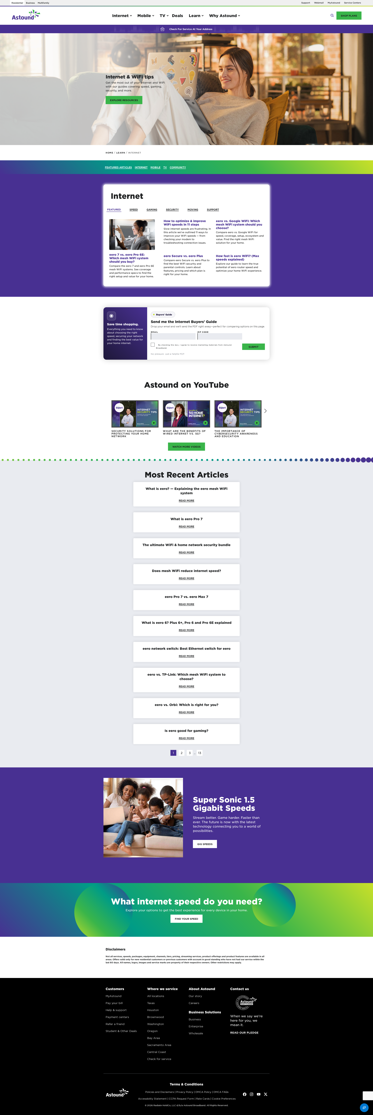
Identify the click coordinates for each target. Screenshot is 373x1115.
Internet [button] (120, 15)
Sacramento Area (159, 1045)
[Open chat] (364, 1107)
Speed (134, 209)
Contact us (239, 989)
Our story (195, 996)
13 (199, 753)
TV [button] (162, 15)
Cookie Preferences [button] (224, 1098)
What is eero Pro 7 (186, 519)
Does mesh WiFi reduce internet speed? (186, 571)
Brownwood (155, 1017)
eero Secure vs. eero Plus (183, 256)
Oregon (152, 1031)
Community (178, 167)
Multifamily (43, 3)
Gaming (152, 209)
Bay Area (153, 1038)
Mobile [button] (144, 15)
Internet (141, 167)
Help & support (116, 1010)
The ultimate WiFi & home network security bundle (186, 545)
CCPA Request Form (181, 1098)
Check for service (159, 1059)
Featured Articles (118, 167)
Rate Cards (203, 1098)
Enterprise (196, 1026)
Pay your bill (114, 1003)
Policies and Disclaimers (159, 1091)
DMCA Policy (203, 1091)
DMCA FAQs (220, 1091)
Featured (114, 209)
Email (154, 332)
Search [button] (332, 16)
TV (165, 167)
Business (30, 3)
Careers (194, 1003)
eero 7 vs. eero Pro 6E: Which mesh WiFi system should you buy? (128, 258)
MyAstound (334, 2)
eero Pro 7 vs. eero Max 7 (186, 596)
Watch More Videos (186, 446)
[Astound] (26, 15)
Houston (153, 1010)
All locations (155, 996)
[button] (265, 411)
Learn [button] (194, 15)
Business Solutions (205, 1012)
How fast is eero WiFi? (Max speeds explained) (237, 257)
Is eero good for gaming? (186, 730)
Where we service (162, 989)
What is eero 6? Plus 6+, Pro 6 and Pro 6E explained (187, 622)
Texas (151, 1003)
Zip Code (203, 332)
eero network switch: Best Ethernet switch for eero (187, 648)
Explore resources (124, 100)
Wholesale (196, 1033)
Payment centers (117, 1017)
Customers (115, 989)
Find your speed (186, 918)
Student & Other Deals (121, 1031)
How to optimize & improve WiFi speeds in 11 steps (185, 222)
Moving (193, 209)
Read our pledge (244, 1032)
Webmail (319, 2)
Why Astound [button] (223, 15)
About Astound (202, 989)
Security (172, 209)
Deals (177, 15)
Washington (155, 1024)
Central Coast (156, 1052)
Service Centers (352, 2)
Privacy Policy (184, 1091)
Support (305, 2)
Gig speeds (205, 844)
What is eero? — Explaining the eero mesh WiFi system (186, 491)
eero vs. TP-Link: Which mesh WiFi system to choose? (186, 676)
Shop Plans (349, 15)
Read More (186, 500)
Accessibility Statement (152, 1098)
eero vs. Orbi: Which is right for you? (186, 705)
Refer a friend (115, 1024)
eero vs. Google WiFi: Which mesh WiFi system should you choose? (239, 224)
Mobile (155, 167)
